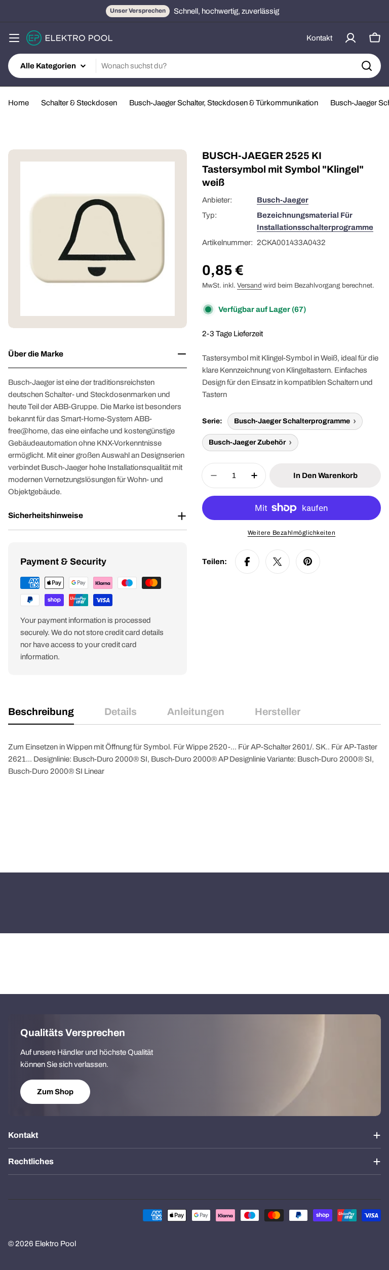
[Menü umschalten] (14, 38)
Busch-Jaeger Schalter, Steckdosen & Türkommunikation (223, 103)
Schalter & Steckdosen (79, 103)
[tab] (41, 715)
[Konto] (350, 38)
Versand (249, 285)
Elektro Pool (55, 1244)
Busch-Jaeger (282, 200)
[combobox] (194, 66)
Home (18, 103)
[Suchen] (367, 66)
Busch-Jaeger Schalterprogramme (292, 421)
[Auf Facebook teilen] (247, 561)
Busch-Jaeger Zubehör (247, 442)
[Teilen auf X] (277, 561)
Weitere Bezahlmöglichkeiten (292, 532)
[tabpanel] (194, 791)
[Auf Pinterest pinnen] (308, 561)
